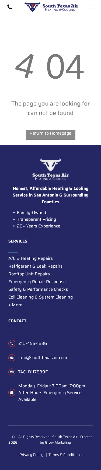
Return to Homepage (50, 133)
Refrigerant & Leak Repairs (35, 266)
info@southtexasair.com (42, 357)
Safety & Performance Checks (38, 289)
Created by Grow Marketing (66, 439)
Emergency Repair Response (37, 281)
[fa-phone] (9, 8)
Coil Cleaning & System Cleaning (40, 297)
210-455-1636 (32, 343)
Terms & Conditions (65, 455)
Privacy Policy (31, 455)
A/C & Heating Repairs (30, 258)
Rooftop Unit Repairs (29, 274)
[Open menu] (91, 7)
